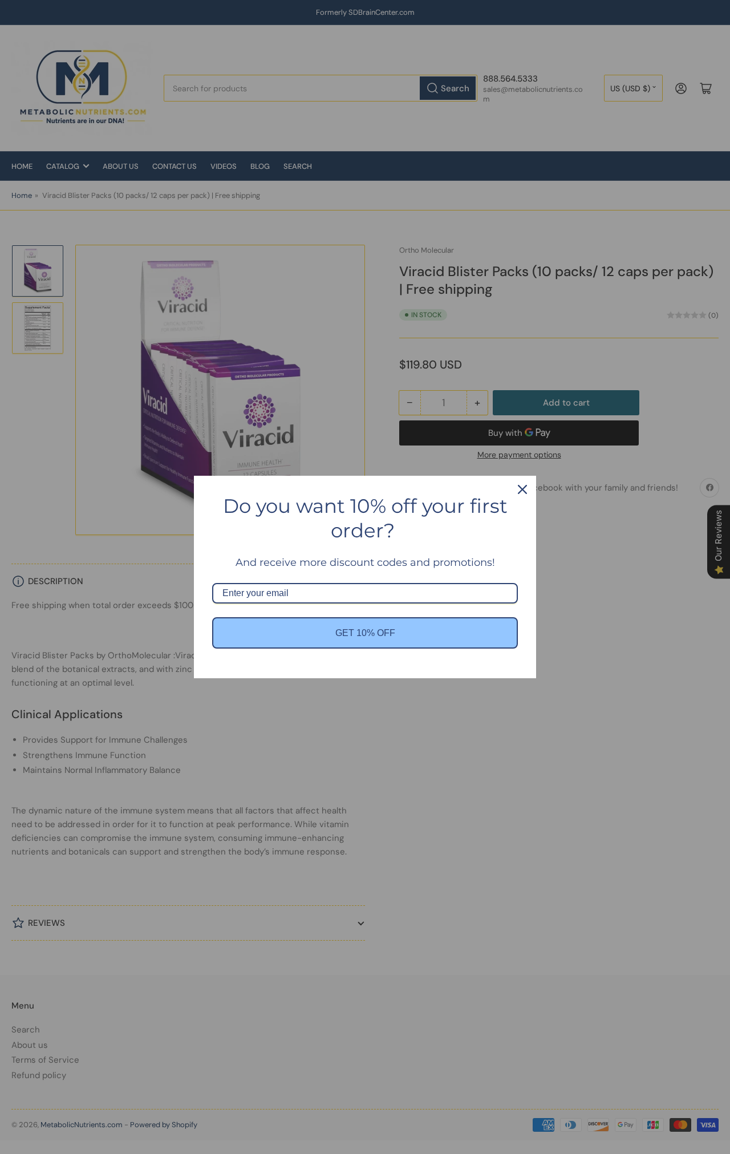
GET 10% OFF (365, 633)
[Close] (522, 489)
